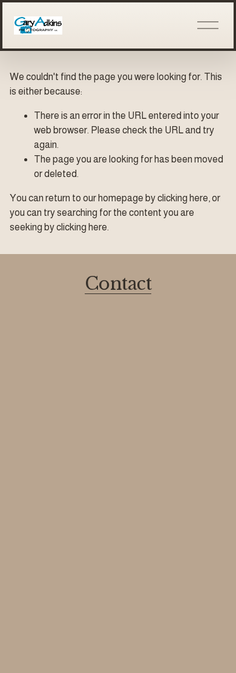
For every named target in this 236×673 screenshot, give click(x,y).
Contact (118, 284)
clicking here (182, 198)
